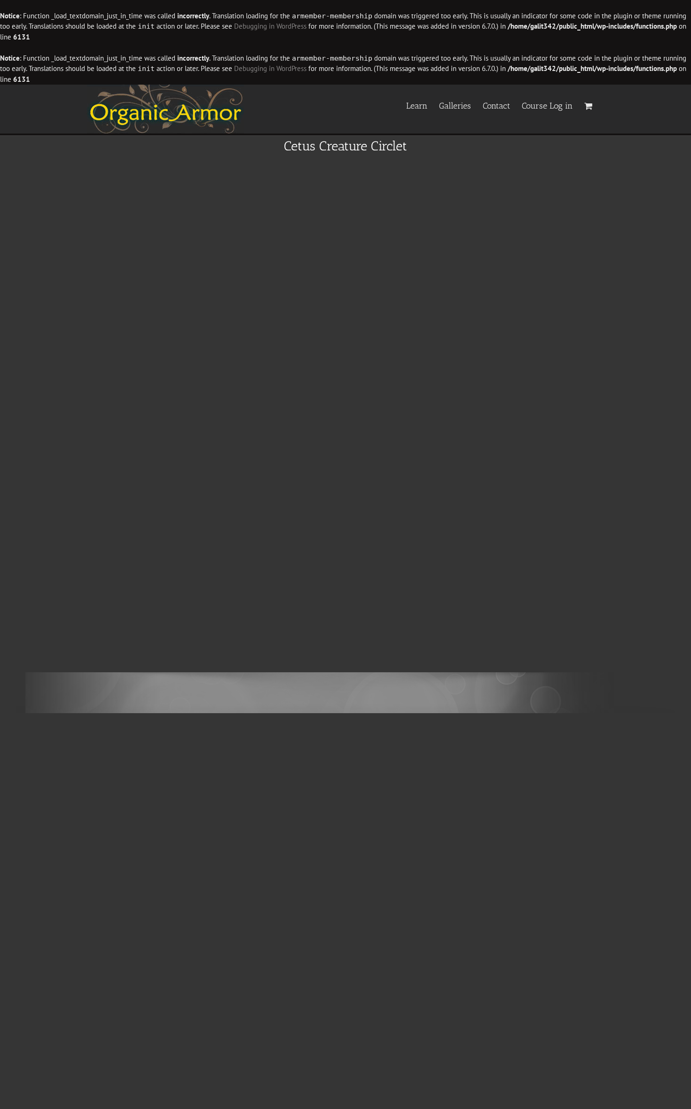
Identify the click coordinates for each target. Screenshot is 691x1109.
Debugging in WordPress (270, 26)
